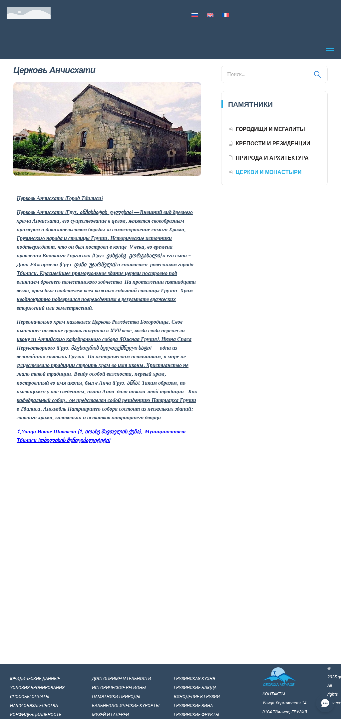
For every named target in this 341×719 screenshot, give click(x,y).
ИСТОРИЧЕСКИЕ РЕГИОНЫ (119, 687)
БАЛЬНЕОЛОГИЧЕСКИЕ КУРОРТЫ (126, 705)
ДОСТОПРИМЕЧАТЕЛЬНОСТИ (121, 678)
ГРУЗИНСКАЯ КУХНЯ (194, 678)
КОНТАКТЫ (273, 693)
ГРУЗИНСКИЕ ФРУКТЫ (196, 714)
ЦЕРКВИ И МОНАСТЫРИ (269, 172)
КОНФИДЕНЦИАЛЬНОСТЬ (36, 714)
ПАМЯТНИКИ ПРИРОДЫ (116, 696)
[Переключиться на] (194, 15)
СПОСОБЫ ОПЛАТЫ (29, 696)
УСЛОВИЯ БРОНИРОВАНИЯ (37, 687)
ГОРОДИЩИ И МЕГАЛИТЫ (270, 129)
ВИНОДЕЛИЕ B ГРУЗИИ (197, 696)
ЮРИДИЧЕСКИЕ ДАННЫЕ (35, 678)
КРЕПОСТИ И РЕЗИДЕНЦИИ (273, 143)
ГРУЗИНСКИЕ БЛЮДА (195, 687)
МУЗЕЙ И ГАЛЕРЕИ (110, 714)
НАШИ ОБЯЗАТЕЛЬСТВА (34, 705)
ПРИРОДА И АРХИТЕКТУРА (272, 157)
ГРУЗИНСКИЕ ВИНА (193, 705)
